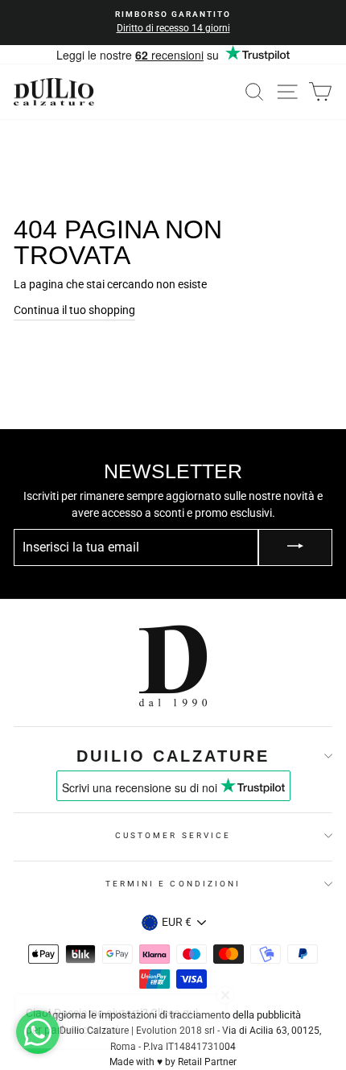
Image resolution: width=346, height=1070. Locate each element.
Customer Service (173, 835)
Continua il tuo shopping (74, 310)
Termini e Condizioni (173, 883)
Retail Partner (207, 1062)
